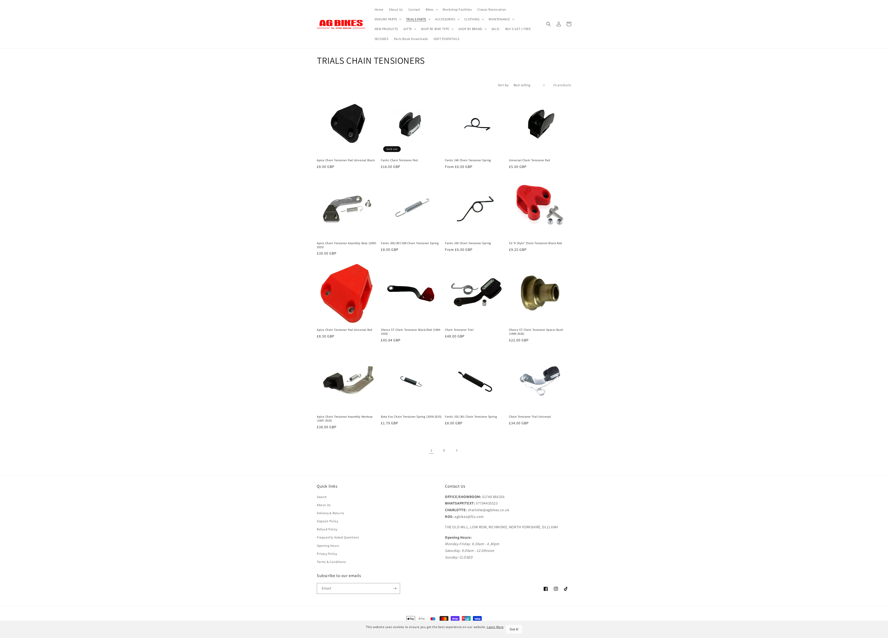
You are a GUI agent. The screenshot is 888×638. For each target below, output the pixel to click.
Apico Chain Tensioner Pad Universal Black (346, 160)
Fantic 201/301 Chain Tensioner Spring (471, 417)
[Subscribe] (395, 588)
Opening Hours (328, 546)
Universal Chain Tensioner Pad (529, 160)
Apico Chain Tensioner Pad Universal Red (344, 330)
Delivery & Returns (330, 513)
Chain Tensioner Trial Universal (530, 417)
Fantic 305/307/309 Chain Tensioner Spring (410, 243)
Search (322, 497)
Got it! (514, 629)
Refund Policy (327, 529)
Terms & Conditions (331, 562)
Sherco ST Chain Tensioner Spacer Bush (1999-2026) (536, 332)
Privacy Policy (327, 554)
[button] (431, 9)
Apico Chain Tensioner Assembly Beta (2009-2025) (347, 245)
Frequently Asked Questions (338, 537)
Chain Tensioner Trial (459, 330)
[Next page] (456, 450)
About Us (324, 505)
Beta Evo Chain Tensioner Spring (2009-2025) (411, 417)
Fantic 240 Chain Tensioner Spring (468, 160)
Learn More (495, 627)
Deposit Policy (327, 521)
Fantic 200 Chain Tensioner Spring (468, 243)
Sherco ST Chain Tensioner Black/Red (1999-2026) (411, 332)
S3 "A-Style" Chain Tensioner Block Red (535, 243)
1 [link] (431, 450)
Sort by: (503, 85)
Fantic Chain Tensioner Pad (399, 160)
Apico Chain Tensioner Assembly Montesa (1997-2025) (345, 418)
